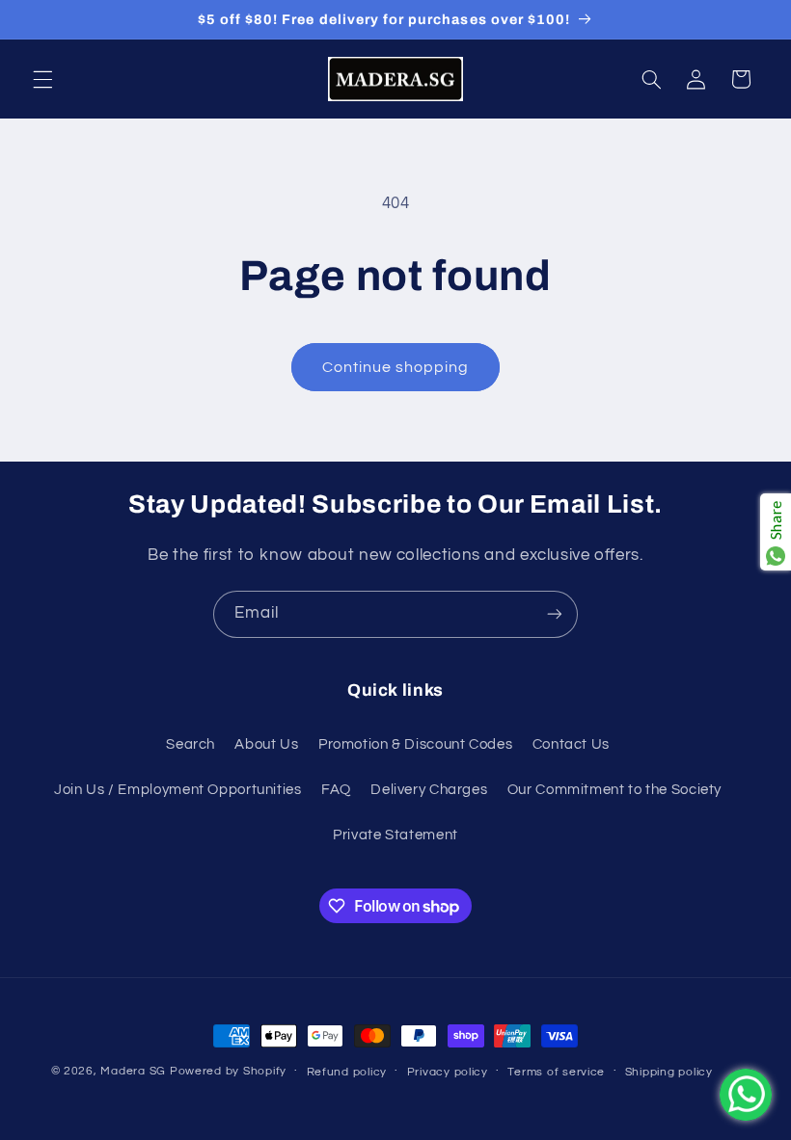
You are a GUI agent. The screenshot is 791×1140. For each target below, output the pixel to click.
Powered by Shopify (228, 1071)
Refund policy (347, 1072)
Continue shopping (396, 367)
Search (190, 744)
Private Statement (395, 835)
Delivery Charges (428, 789)
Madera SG (133, 1071)
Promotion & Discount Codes (415, 744)
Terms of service (556, 1072)
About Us (266, 744)
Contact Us (571, 744)
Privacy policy (447, 1072)
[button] (42, 79)
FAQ (336, 789)
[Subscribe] (554, 614)
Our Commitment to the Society (614, 789)
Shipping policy (669, 1072)
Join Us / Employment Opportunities (177, 789)
